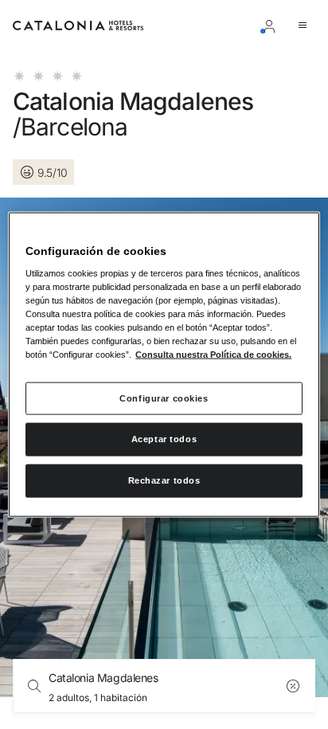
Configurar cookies (163, 397)
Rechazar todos (164, 480)
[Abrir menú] (305, 25)
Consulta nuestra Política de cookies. (213, 354)
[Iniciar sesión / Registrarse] (272, 25)
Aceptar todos (164, 439)
